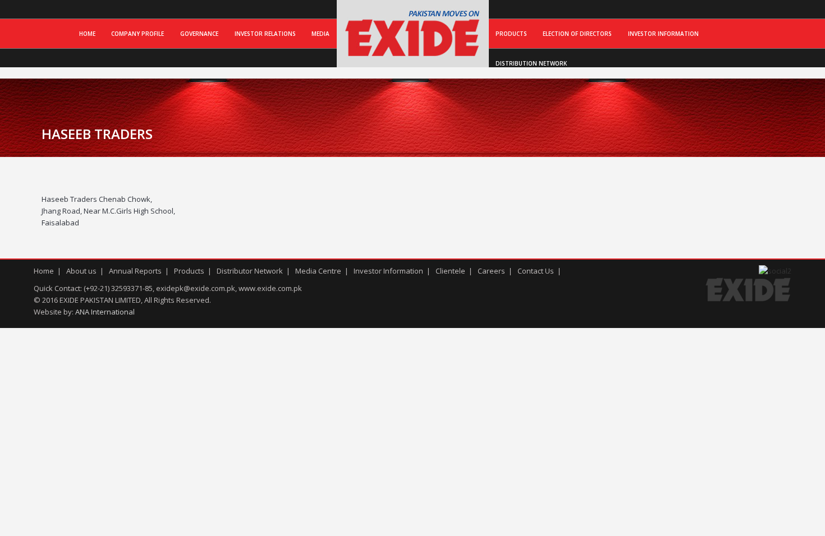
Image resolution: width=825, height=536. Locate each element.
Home (87, 34)
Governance (199, 34)
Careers (491, 271)
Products (511, 34)
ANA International (105, 312)
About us (81, 271)
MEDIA (320, 34)
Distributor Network (250, 271)
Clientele (450, 271)
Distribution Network (531, 63)
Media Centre (318, 271)
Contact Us (535, 271)
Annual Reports (135, 271)
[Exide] (412, 55)
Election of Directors (577, 34)
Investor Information (663, 34)
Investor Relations (265, 34)
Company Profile (137, 34)
